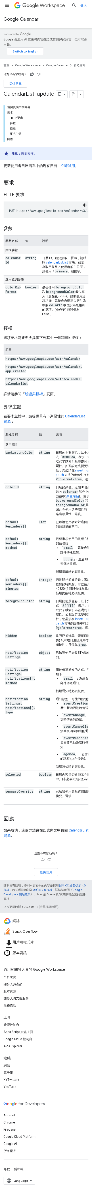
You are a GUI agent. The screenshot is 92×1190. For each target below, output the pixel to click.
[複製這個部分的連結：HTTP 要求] (29, 195)
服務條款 (10, 1005)
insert (79, 470)
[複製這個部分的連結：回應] (18, 819)
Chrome (9, 1122)
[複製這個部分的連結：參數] (17, 229)
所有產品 (10, 1151)
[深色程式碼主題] (84, 205)
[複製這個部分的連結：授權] (17, 328)
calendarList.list (57, 262)
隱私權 (18, 1169)
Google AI (10, 1144)
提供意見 (15, 84)
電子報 (8, 1072)
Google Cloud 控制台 (18, 1039)
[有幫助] (32, 74)
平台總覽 (10, 977)
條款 (7, 1169)
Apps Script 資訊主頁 (18, 1032)
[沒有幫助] (38, 74)
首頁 (6, 65)
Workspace (52, 5)
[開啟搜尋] (74, 5)
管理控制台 (11, 1025)
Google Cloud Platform (20, 1136)
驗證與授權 (34, 394)
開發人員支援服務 (16, 998)
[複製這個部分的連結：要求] (18, 183)
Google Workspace (27, 65)
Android (9, 1115)
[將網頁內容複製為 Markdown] (74, 94)
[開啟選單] (7, 5)
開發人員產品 (13, 984)
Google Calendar (21, 19)
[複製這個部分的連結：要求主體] (25, 407)
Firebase (10, 1129)
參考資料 (79, 65)
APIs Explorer (13, 1046)
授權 (30, 153)
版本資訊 (10, 991)
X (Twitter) (11, 1079)
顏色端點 (72, 496)
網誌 (7, 1065)
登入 (83, 5)
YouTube (10, 1087)
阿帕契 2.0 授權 (42, 890)
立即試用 (68, 166)
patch (60, 475)
